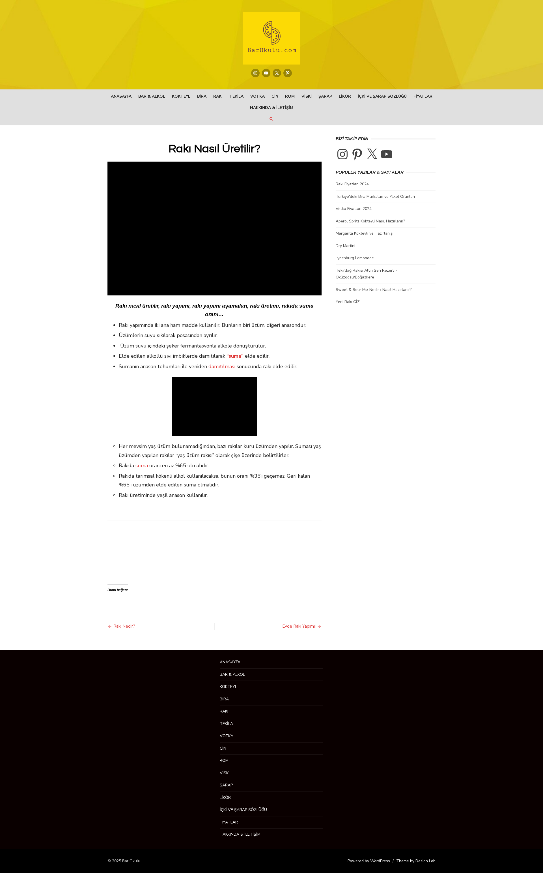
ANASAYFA (121, 96)
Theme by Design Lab (416, 861)
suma (141, 465)
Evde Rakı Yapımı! (299, 626)
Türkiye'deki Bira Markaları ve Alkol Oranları (375, 196)
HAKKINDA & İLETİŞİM (271, 107)
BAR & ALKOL (151, 96)
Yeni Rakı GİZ (348, 301)
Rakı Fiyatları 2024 (352, 184)
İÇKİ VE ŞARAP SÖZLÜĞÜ (382, 96)
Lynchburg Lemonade (355, 258)
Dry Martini (345, 245)
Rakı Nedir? (124, 626)
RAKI (218, 96)
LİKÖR (345, 96)
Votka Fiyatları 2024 (354, 208)
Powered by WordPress (369, 861)
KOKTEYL (181, 96)
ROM (290, 96)
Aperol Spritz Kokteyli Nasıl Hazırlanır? (370, 221)
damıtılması (221, 366)
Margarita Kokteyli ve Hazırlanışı (364, 233)
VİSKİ (306, 96)
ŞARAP (325, 96)
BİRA (201, 96)
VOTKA (257, 96)
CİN (275, 96)
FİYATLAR (422, 96)
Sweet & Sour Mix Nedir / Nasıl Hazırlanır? (373, 289)
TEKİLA (236, 96)
